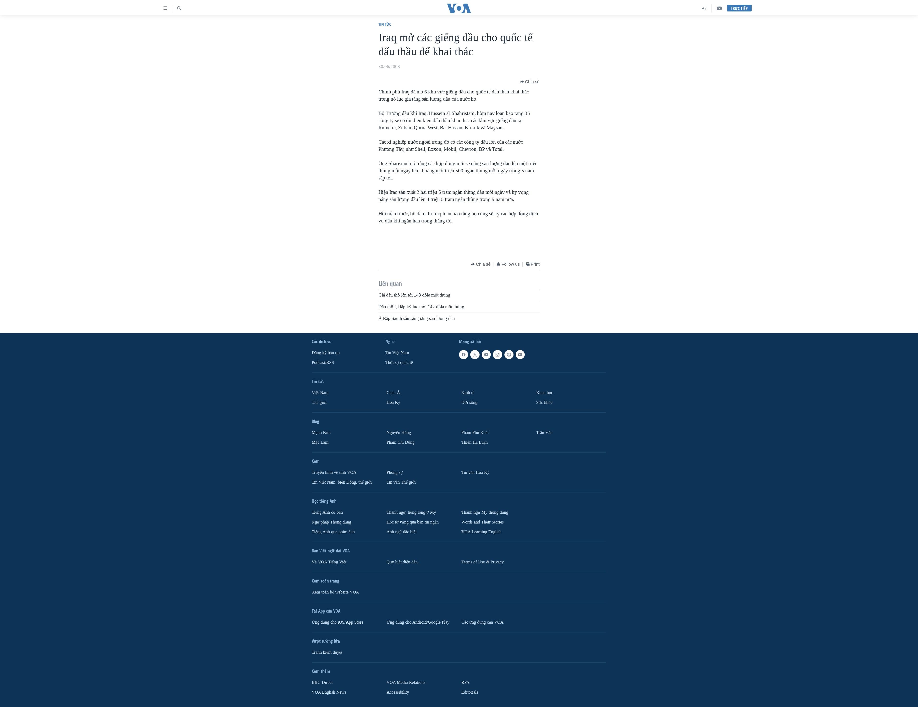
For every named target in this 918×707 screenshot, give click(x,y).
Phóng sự (395, 472)
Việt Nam (320, 392)
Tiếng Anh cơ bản (327, 512)
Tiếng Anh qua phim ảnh (333, 532)
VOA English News (329, 692)
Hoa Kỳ (393, 402)
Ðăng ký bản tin (326, 353)
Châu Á (393, 392)
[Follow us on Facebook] (463, 354)
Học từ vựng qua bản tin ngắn (413, 522)
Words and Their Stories (482, 522)
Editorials (469, 692)
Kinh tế (467, 392)
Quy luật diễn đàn (402, 562)
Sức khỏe (544, 402)
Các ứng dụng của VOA (482, 622)
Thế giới (319, 402)
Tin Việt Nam (397, 353)
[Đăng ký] (520, 354)
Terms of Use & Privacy (482, 562)
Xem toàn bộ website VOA (335, 592)
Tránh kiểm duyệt (327, 652)
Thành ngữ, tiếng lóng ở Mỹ (411, 512)
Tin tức (384, 24)
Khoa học (544, 392)
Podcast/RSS (323, 362)
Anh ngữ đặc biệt (402, 532)
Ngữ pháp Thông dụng (331, 522)
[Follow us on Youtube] (486, 354)
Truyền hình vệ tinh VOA (334, 472)
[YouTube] (719, 8)
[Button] (530, 81)
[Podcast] (509, 354)
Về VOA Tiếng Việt (329, 562)
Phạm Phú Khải (475, 432)
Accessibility (398, 692)
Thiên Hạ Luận (474, 442)
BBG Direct (322, 682)
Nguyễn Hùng (399, 432)
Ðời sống (469, 402)
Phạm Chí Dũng (401, 442)
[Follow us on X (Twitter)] (474, 354)
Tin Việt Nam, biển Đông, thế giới (342, 482)
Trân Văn (544, 432)
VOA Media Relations (406, 682)
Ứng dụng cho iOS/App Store (337, 622)
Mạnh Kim (321, 432)
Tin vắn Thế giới (401, 482)
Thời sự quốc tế (399, 362)
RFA (465, 682)
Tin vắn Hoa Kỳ (475, 472)
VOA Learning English (481, 532)
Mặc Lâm (320, 442)
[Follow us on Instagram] (497, 354)
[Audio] (704, 8)
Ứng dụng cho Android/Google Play (418, 622)
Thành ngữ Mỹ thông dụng (484, 512)
